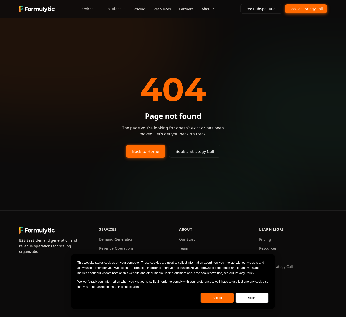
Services (86, 8)
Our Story (187, 239)
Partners (186, 9)
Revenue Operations (116, 248)
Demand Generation (116, 239)
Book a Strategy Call (306, 8)
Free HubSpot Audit (261, 8)
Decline (252, 298)
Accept (217, 298)
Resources (162, 9)
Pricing (139, 9)
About (207, 8)
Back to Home (145, 151)
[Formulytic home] (37, 9)
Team (183, 248)
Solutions (113, 8)
